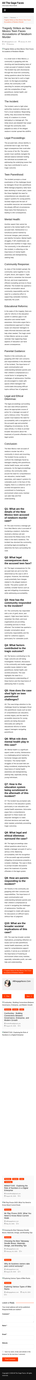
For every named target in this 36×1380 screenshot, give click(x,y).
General (15, 1009)
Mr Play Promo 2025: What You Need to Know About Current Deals (17, 1215)
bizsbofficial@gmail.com (13, 1023)
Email (4, 1334)
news (21, 1009)
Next (28, 996)
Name (4, 1325)
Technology (8, 1182)
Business (11, 44)
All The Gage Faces (13, 2)
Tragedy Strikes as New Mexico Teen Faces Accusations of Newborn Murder (17, 971)
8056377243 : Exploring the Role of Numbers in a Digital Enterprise (16, 1188)
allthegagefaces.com (10, 41)
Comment (6, 1314)
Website (5, 1343)
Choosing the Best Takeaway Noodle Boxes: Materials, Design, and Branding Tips (16, 1243)
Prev (7, 996)
